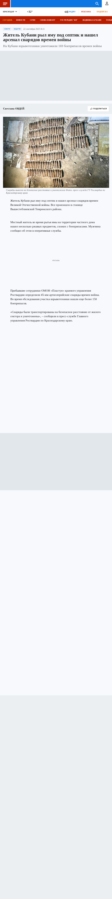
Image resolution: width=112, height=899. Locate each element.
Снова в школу (47, 20)
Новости (20, 20)
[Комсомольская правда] (27, 3)
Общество (17, 29)
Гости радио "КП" (69, 20)
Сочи (32, 20)
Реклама (86, 12)
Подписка (102, 12)
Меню (5, 3)
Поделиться (100, 109)
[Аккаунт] (107, 3)
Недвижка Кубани (92, 20)
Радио (72, 12)
